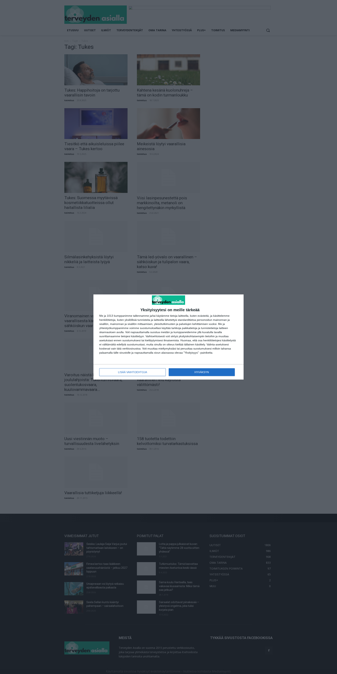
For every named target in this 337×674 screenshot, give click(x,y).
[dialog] (168, 337)
